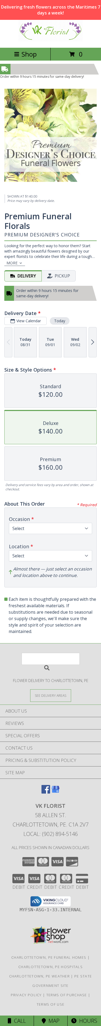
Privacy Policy (26, 994)
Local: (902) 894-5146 (50, 834)
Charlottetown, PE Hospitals (50, 966)
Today (59, 320)
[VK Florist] (50, 39)
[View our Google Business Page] (55, 792)
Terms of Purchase (66, 994)
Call (18, 1020)
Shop (29, 54)
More (12, 262)
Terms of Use (51, 1004)
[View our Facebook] (45, 792)
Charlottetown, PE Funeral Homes (48, 957)
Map (53, 1020)
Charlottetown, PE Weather (39, 976)
